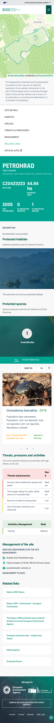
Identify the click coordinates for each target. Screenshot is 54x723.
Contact (12, 714)
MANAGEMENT (12, 137)
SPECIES (9, 124)
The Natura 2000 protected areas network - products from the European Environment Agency (26, 621)
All (16, 360)
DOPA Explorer (13, 650)
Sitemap (30, 714)
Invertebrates (30, 360)
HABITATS (9, 117)
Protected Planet (14, 661)
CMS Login (41, 714)
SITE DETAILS (11, 110)
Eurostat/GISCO (46, 75)
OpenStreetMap (17, 75)
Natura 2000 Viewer (16, 592)
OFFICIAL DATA (12, 151)
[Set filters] (49, 368)
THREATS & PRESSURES (17, 130)
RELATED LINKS (12, 144)
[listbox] (37, 2)
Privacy (21, 714)
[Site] (18, 9)
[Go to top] (51, 717)
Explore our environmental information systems (26, 703)
